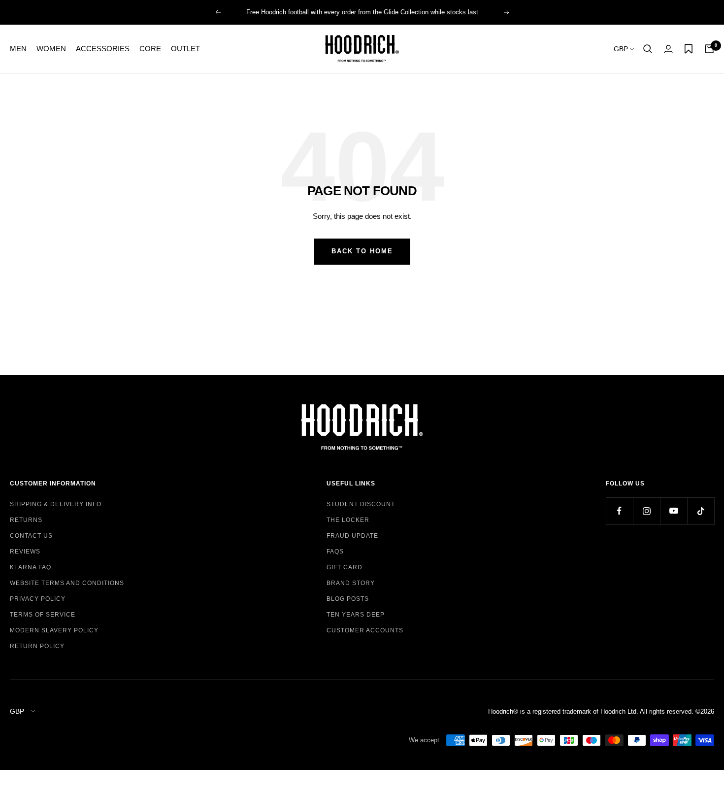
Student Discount (361, 504)
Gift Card (344, 567)
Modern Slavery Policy (54, 630)
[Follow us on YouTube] (673, 510)
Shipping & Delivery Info (55, 504)
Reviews (25, 551)
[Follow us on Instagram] (646, 510)
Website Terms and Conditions (67, 583)
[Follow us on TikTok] (700, 510)
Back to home (362, 251)
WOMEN (51, 48)
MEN (18, 48)
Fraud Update (352, 535)
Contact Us (31, 535)
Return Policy (37, 646)
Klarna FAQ (30, 567)
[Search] (647, 48)
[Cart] (709, 48)
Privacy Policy (38, 598)
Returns (26, 520)
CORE (150, 48)
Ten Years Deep (356, 614)
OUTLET (185, 48)
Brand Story (351, 583)
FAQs (335, 551)
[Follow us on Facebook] (619, 510)
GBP (622, 49)
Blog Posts (348, 598)
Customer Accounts (365, 630)
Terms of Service (42, 614)
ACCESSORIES (103, 48)
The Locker (348, 520)
